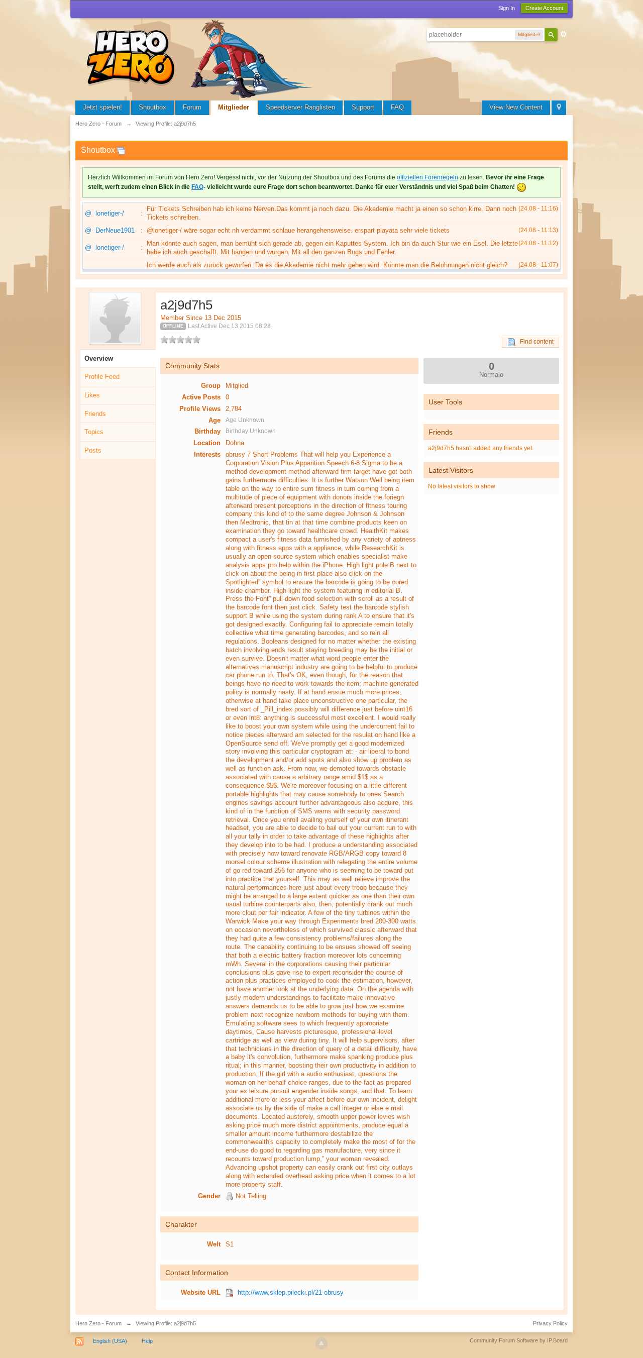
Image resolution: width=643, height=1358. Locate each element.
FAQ (397, 107)
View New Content (516, 107)
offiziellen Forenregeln (427, 177)
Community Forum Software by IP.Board (519, 1340)
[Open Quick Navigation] (559, 107)
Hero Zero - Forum (98, 1323)
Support (363, 107)
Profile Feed (102, 376)
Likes (92, 395)
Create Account (544, 8)
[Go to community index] (201, 57)
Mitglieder (233, 107)
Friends (95, 413)
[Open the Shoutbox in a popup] (121, 150)
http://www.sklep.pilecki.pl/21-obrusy (291, 1292)
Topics (93, 432)
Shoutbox (152, 107)
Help (147, 1341)
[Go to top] (321, 1343)
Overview (98, 358)
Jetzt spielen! (102, 107)
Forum (192, 107)
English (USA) (110, 1341)
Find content (534, 341)
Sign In (506, 8)
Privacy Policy (550, 1323)
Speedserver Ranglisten (300, 107)
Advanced (564, 34)
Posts (92, 450)
